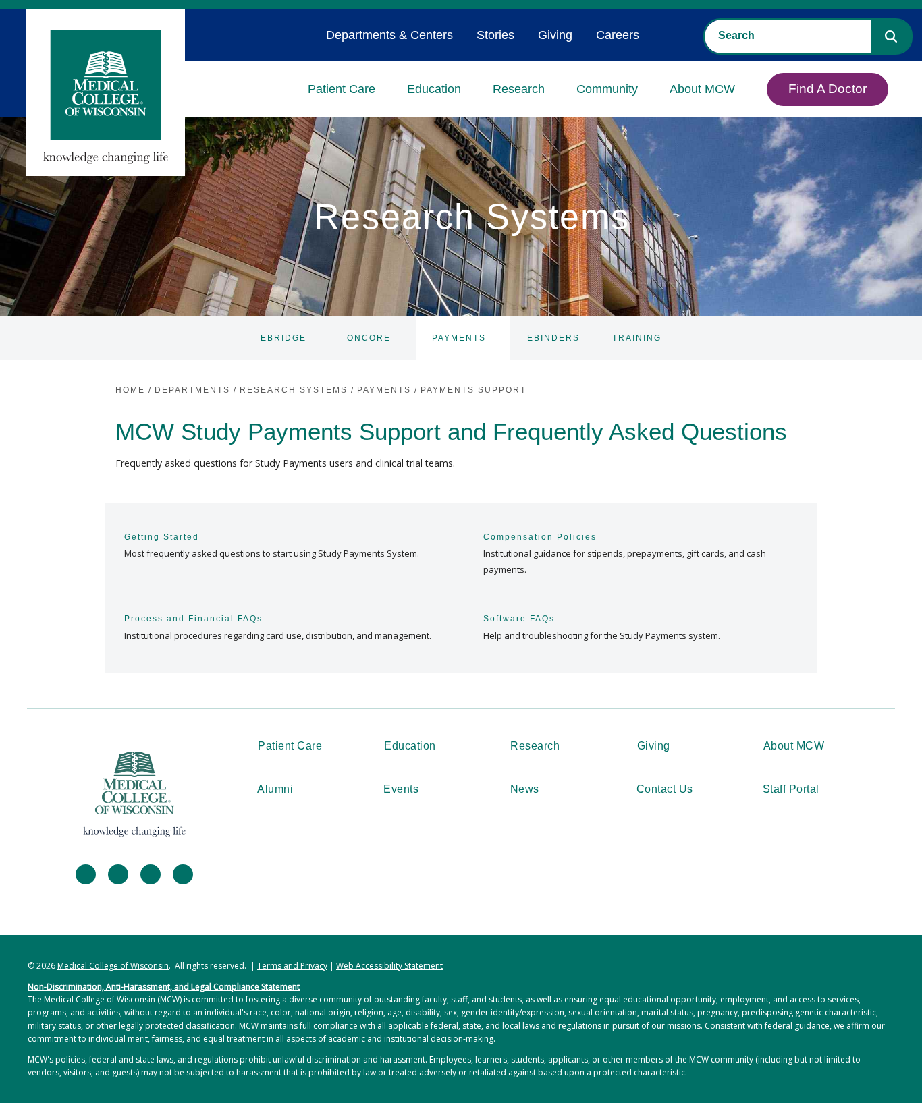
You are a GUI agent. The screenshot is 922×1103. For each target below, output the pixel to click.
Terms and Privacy (292, 965)
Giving (555, 35)
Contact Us (664, 789)
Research (519, 89)
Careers (617, 35)
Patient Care (341, 89)
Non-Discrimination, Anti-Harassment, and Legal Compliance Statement (164, 986)
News (524, 789)
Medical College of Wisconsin (113, 965)
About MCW (702, 89)
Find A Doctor (827, 89)
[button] (891, 36)
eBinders (553, 338)
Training (636, 338)
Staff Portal (791, 789)
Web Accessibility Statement (389, 965)
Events (400, 789)
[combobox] (788, 36)
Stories (495, 35)
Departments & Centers (389, 35)
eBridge (283, 338)
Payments (459, 338)
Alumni (275, 789)
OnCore (369, 338)
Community (607, 89)
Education (434, 89)
